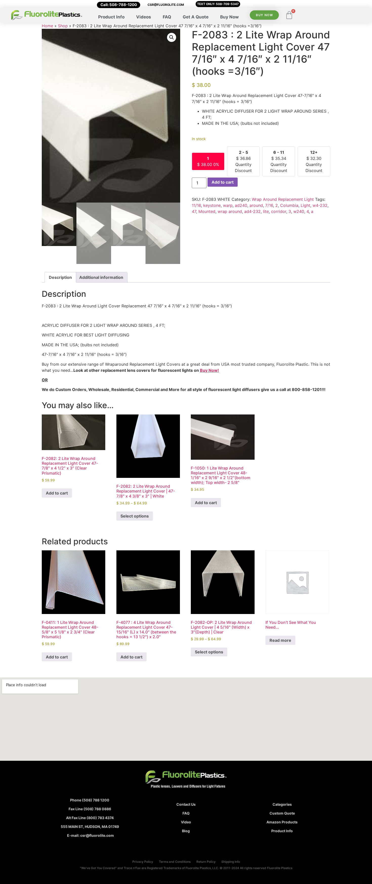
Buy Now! (209, 370)
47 (194, 211)
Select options (134, 516)
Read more (280, 640)
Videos (143, 16)
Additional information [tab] (101, 277)
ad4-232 (252, 211)
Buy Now (229, 16)
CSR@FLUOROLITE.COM (166, 5)
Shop (63, 25)
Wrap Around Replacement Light (283, 199)
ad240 (241, 205)
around (256, 205)
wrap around (230, 211)
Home (47, 25)
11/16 (196, 205)
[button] (171, 37)
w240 (298, 211)
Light (305, 205)
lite (266, 211)
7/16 (269, 205)
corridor (278, 211)
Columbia (289, 205)
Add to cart (223, 182)
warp (228, 205)
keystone (212, 205)
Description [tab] (60, 277)
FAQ (167, 16)
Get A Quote (196, 16)
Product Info (111, 16)
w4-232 (320, 205)
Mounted (206, 211)
